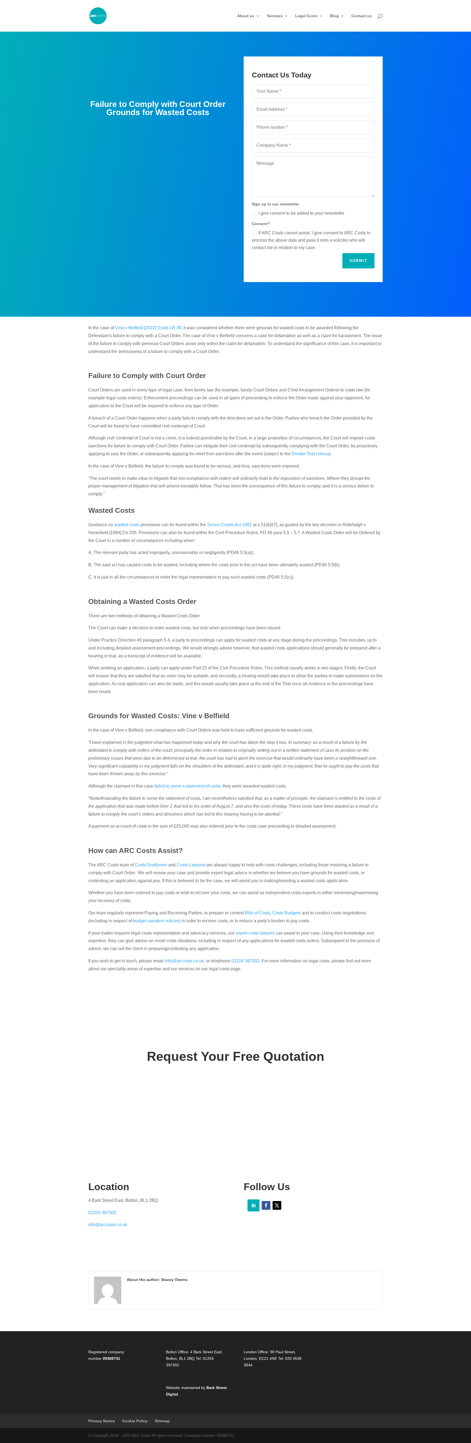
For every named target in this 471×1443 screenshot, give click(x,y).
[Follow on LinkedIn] (253, 1205)
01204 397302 (245, 961)
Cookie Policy (135, 1421)
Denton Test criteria (310, 453)
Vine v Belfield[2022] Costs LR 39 (148, 327)
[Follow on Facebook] (266, 1205)
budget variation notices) (157, 920)
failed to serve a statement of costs (187, 786)
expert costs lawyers (255, 933)
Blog (334, 16)
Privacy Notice (101, 1421)
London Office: (256, 1352)
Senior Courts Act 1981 (229, 524)
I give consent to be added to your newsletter (301, 213)
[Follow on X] (277, 1205)
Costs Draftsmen (151, 865)
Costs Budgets (286, 913)
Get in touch (236, 1095)
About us (245, 16)
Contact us (361, 16)
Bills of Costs (257, 913)
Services (275, 16)
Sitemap (162, 1421)
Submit (358, 260)
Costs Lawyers (191, 865)
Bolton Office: (177, 1352)
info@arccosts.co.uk (184, 961)
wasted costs (126, 524)
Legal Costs (306, 16)
